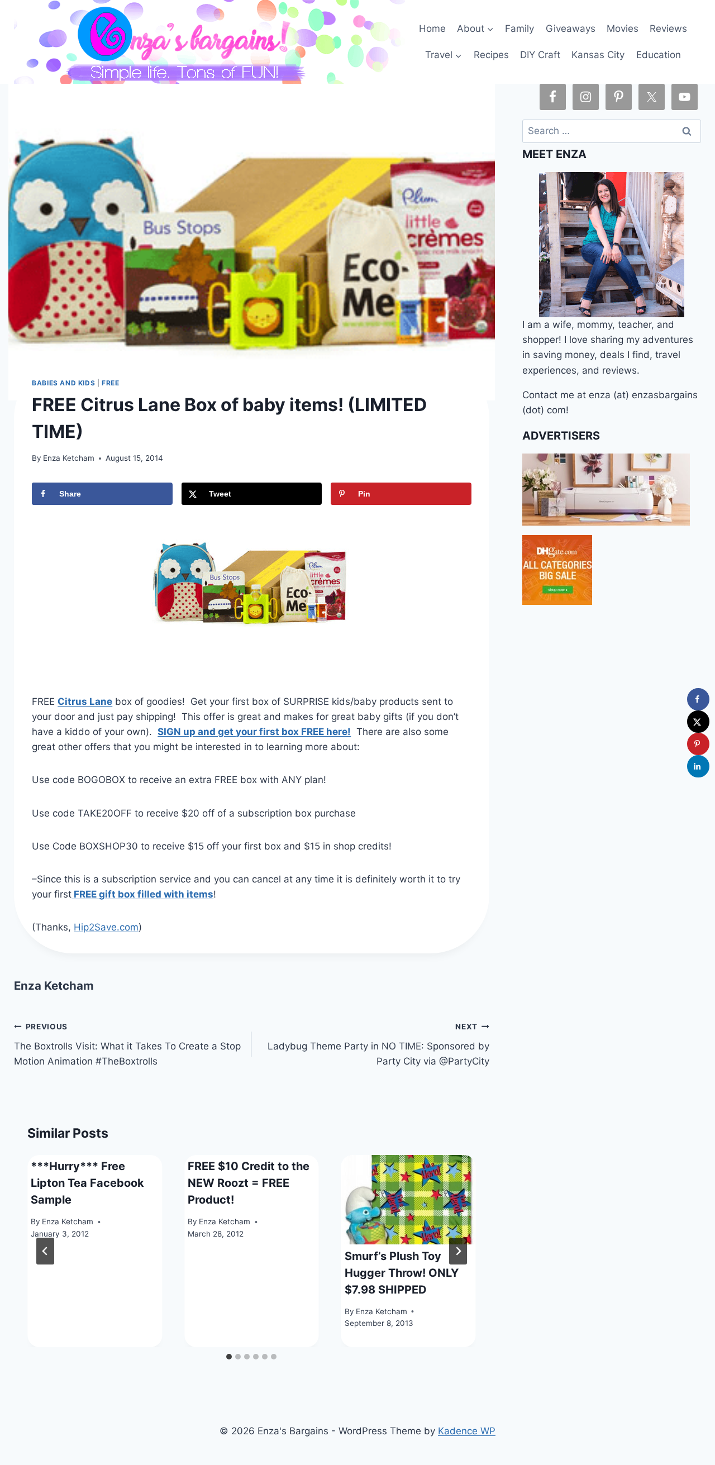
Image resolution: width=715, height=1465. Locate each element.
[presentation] (408, 1200)
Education (658, 54)
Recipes (491, 54)
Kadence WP (466, 1431)
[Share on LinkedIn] (698, 766)
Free (110, 383)
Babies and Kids (63, 383)
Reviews (668, 28)
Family (519, 28)
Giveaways (570, 28)
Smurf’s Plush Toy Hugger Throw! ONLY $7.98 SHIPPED (402, 1272)
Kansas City (598, 54)
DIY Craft (540, 54)
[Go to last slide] (45, 1251)
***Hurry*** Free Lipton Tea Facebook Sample (87, 1182)
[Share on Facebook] (698, 699)
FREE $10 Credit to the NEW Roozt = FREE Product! (248, 1182)
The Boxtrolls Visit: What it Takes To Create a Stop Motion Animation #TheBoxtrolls (127, 1044)
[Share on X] (698, 721)
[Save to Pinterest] (698, 744)
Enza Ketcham (68, 458)
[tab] (229, 1356)
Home (432, 28)
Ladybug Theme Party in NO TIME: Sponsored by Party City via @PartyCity (378, 1044)
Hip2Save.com (106, 927)
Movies (622, 28)
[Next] (458, 1251)
